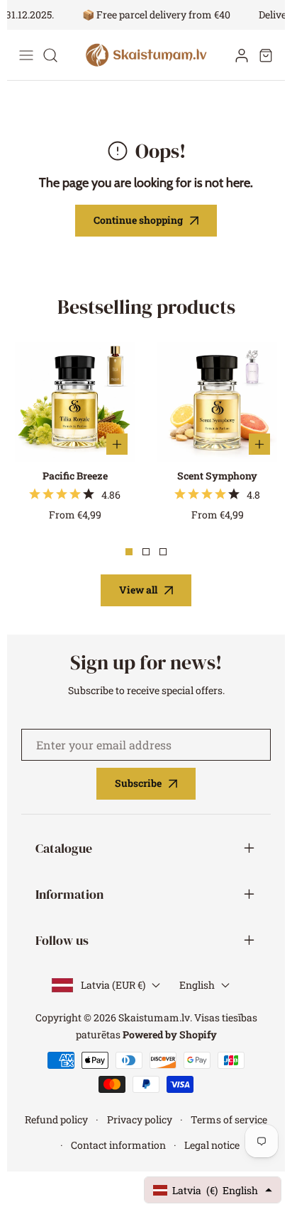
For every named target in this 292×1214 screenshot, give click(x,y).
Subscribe (138, 783)
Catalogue (63, 848)
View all (138, 589)
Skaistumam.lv (154, 1017)
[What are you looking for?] (50, 55)
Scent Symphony (217, 475)
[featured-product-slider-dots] (128, 551)
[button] (265, 55)
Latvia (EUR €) (113, 985)
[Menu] (26, 55)
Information (69, 894)
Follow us (62, 940)
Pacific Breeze (75, 475)
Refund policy (56, 1119)
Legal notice (212, 1145)
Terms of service (229, 1119)
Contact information (118, 1145)
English (197, 985)
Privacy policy (139, 1119)
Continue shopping (138, 220)
